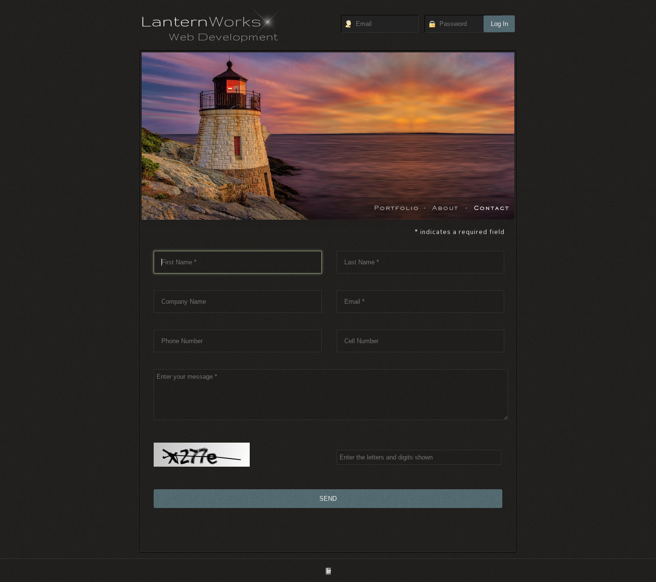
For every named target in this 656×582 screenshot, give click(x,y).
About (445, 207)
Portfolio (396, 207)
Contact (492, 207)
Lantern (201, 20)
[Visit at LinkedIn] (328, 571)
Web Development (224, 36)
